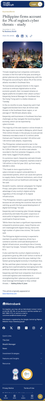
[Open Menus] (40, 396)
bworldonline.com (10, 293)
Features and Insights (11, 358)
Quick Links (7, 336)
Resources (6, 363)
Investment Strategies (11, 353)
